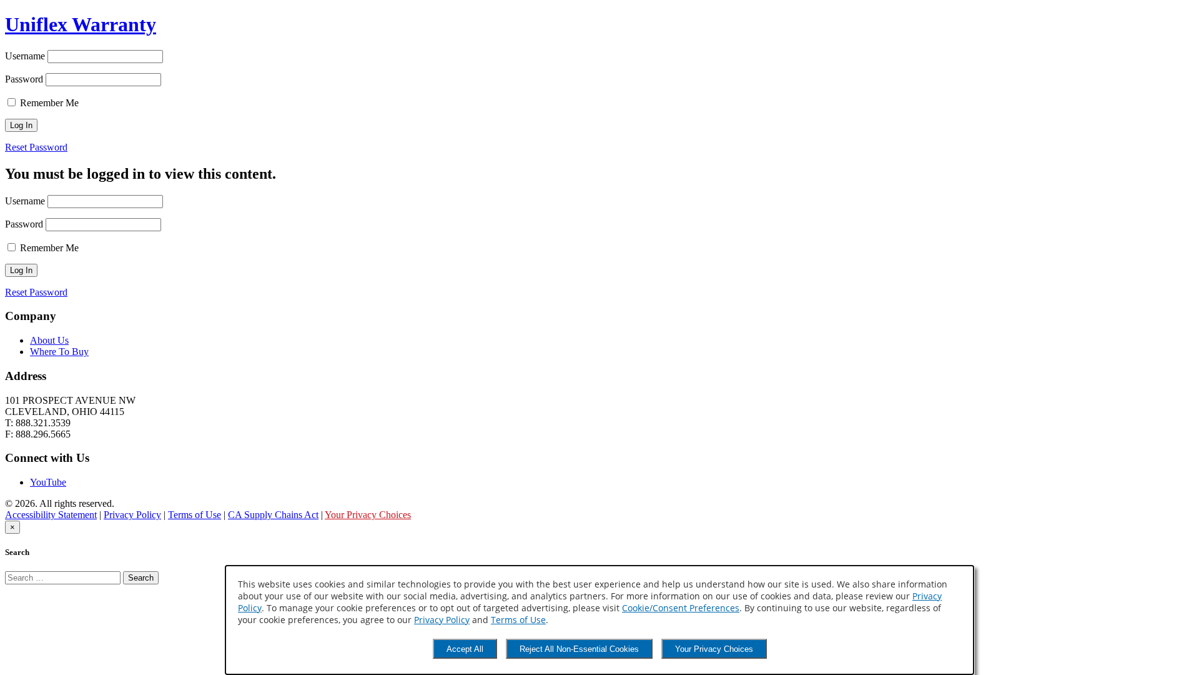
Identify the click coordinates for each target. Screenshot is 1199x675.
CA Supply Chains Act (273, 514)
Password (24, 79)
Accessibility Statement (51, 514)
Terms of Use (194, 514)
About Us (49, 340)
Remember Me (48, 103)
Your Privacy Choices (368, 514)
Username (25, 56)
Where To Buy (59, 351)
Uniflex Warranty (80, 24)
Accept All (465, 649)
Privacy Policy (132, 514)
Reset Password (36, 147)
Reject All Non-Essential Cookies (579, 649)
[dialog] (599, 620)
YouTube (48, 482)
